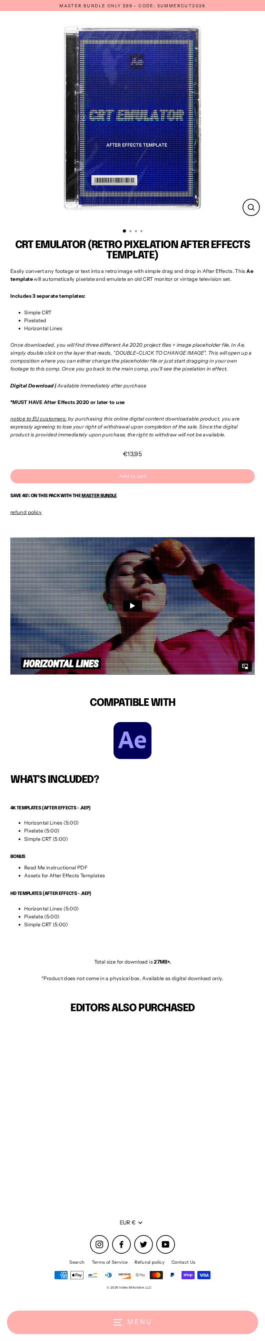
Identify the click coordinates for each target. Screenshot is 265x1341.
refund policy (26, 512)
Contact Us (183, 1262)
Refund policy (150, 1262)
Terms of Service (110, 1262)
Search (77, 1262)
